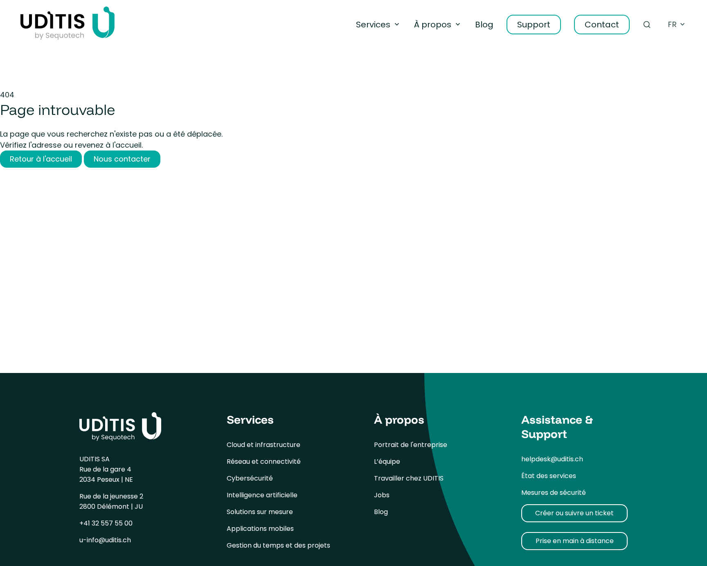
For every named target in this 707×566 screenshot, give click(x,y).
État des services (548, 476)
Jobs (382, 495)
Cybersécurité (250, 478)
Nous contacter (122, 159)
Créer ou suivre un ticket (574, 513)
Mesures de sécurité (553, 492)
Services (373, 24)
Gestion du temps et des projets (278, 545)
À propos (432, 24)
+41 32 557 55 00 (106, 523)
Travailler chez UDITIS (409, 478)
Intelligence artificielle (262, 495)
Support (533, 24)
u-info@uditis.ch (105, 540)
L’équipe (387, 461)
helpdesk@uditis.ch (552, 459)
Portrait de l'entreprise (410, 444)
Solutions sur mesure (260, 512)
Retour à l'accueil (41, 159)
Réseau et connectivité (264, 461)
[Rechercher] (647, 24)
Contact (602, 24)
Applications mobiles (260, 528)
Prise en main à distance (575, 541)
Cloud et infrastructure (263, 444)
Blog (484, 24)
